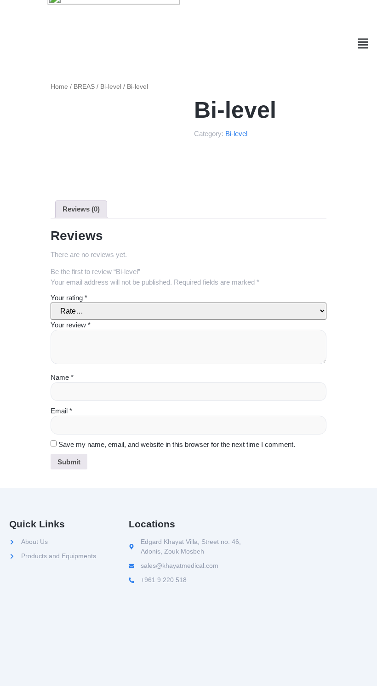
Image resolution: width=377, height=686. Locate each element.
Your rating (69, 297)
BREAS (84, 86)
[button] (363, 44)
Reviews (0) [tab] (81, 209)
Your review (71, 324)
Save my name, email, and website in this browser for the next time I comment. (176, 444)
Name (62, 377)
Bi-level (110, 86)
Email (61, 410)
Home (59, 86)
